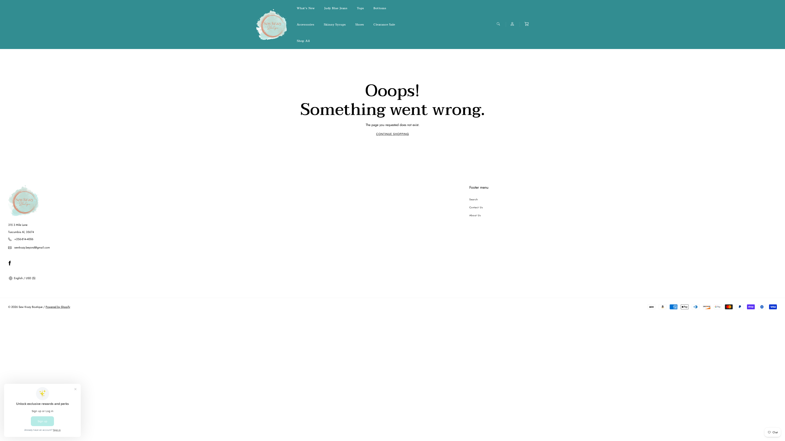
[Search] (499, 24)
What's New (306, 8)
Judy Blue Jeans (336, 8)
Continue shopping (392, 134)
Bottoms (379, 8)
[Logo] (271, 24)
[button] (527, 24)
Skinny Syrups (335, 24)
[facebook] (9, 262)
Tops (360, 8)
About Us (475, 215)
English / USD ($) (24, 278)
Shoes (359, 24)
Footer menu (478, 187)
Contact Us (476, 207)
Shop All (303, 41)
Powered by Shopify (58, 307)
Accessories (305, 24)
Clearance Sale (384, 24)
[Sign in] (513, 24)
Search (473, 199)
